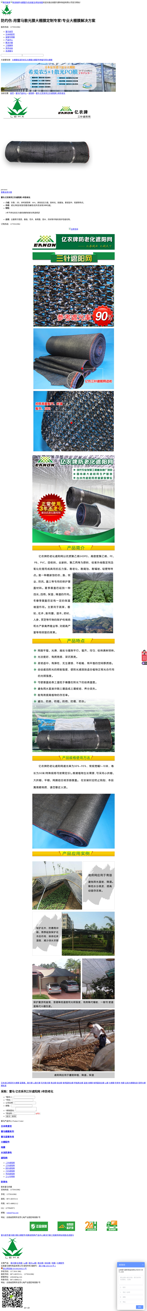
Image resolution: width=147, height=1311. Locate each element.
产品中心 (9, 40)
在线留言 (31, 2)
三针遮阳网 (10, 1166)
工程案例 (9, 45)
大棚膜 (111, 1083)
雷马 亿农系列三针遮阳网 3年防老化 (50, 93)
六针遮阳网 (10, 1171)
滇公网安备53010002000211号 (15, 1269)
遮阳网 (31, 93)
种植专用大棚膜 (46, 60)
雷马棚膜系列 (7, 1131)
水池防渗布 (6, 1152)
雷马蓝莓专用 (7, 1137)
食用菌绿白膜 (98, 1083)
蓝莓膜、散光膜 (26, 1083)
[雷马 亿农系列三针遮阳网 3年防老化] (47, 186)
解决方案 (9, 43)
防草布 (117, 1083)
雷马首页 (9, 32)
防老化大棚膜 (26, 60)
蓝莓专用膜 (10, 37)
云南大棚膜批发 (131, 1083)
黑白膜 (53, 1083)
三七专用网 (10, 1177)
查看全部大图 (6, 192)
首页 (12, 93)
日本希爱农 (10, 34)
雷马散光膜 (13, 1235)
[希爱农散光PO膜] (58, 91)
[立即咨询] (73, 229)
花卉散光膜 (45, 1083)
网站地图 (39, 2)
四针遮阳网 (10, 1168)
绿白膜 (59, 1083)
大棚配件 (36, 60)
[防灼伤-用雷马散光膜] (6, 15)
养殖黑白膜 (78, 1083)
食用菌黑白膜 (68, 1083)
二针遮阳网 (10, 1163)
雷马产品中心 (21, 93)
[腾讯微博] (5, 2)
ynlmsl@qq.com (12, 1213)
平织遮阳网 (10, 1174)
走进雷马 (9, 51)
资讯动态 (9, 48)
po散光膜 (36, 1083)
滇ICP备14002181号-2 (47, 1266)
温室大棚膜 (88, 1083)
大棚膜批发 (16, 60)
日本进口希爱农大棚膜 (10, 1083)
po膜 (106, 1083)
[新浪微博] (15, 2)
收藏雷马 (24, 2)
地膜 (122, 1083)
